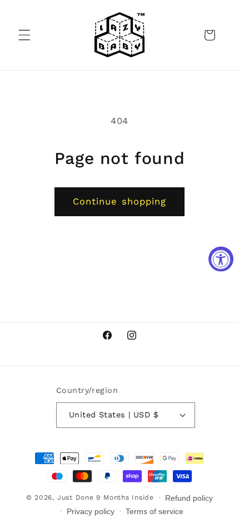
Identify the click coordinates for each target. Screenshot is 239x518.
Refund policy (189, 498)
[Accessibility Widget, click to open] (220, 259)
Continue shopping (120, 201)
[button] (24, 35)
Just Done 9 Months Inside (105, 497)
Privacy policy (90, 511)
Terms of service (154, 511)
